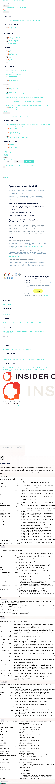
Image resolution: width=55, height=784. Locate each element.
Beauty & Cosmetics (16, 331)
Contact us (24, 349)
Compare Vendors (45, 358)
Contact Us (24, 0)
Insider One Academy (11, 0)
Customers (5, 111)
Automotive (24, 331)
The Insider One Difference (9, 358)
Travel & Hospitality (39, 331)
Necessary (3, 475)
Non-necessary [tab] (3, 779)
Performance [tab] (3, 597)
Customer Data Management (9, 313)
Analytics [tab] (2, 616)
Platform (5, 12)
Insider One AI (19, 313)
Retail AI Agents (31, 267)
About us (5, 349)
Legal (20, 405)
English (4, 7)
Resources (5, 113)
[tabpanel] (27, 511)
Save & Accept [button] (3, 783)
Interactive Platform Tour (25, 341)
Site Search (10, 322)
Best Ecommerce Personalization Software (19, 367)
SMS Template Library (45, 341)
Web (4, 322)
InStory (33, 322)
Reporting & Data (43, 313)
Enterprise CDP (6, 367)
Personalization (26, 313)
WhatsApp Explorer (36, 341)
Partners (5, 0)
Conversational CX (17, 322)
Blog (19, 341)
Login (8, 3)
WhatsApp (24, 322)
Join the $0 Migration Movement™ (32, 358)
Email (6, 322)
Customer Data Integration (44, 369)
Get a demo (28, 161)
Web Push (29, 322)
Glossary (16, 341)
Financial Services (31, 331)
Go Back (6, 177)
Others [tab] (1, 718)
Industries (5, 84)
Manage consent (25, 405)
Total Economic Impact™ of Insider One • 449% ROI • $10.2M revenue (18, 165)
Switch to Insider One (20, 358)
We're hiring (29, 349)
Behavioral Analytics (7, 314)
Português (16, 7)
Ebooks (12, 341)
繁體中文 (24, 7)
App (36, 322)
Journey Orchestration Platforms (36, 367)
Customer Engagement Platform (22, 370)
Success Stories (6, 341)
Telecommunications (7, 332)
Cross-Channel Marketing (8, 370)
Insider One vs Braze (16, 359)
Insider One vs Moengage (38, 359)
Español (12, 7)
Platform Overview (7, 304)
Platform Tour (19, 161)
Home (4, 10)
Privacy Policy (31, 286)
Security (17, 405)
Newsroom (13, 349)
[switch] (0, 599)
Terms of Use (12, 405)
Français (8, 7)
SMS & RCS (39, 322)
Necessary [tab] (2, 473)
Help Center (19, 0)
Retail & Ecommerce (7, 331)
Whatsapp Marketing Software (36, 370)
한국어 (20, 7)
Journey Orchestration (34, 313)
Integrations (19, 349)
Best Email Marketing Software (31, 369)
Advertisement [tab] (3, 681)
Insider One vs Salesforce (27, 359)
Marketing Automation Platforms (16, 369)
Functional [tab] (2, 545)
